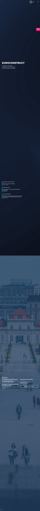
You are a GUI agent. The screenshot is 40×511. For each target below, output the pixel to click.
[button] (38, 1)
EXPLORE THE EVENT (29, 386)
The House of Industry (25, 381)
